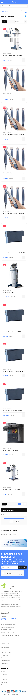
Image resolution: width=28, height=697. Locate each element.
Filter (4, 21)
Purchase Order (5, 663)
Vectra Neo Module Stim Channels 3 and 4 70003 (14, 371)
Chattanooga (19, 10)
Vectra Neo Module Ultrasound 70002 (12, 331)
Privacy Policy (4, 655)
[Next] (25, 504)
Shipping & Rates (5, 647)
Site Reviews (4, 674)
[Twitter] (26, 16)
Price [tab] (2, 514)
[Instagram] (9, 638)
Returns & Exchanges (6, 652)
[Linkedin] (11, 638)
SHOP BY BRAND (10, 10)
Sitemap (3, 677)
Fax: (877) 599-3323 (6, 630)
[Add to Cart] (23, 60)
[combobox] (14, 6)
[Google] (13, 638)
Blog (2, 685)
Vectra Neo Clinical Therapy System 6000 (13, 55)
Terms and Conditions (6, 658)
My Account (4, 679)
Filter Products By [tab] (9, 510)
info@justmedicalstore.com (8, 624)
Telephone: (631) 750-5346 (7, 632)
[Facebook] (26, 13)
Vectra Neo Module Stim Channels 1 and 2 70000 (14, 253)
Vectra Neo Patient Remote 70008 (11, 489)
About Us (3, 671)
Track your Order (5, 650)
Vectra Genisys (7, 53)
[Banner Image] (14, 543)
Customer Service (5, 660)
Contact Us (4, 682)
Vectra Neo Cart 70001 (8, 292)
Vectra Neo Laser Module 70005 (10, 450)
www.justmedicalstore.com (7, 627)
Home (2, 10)
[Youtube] (4, 638)
